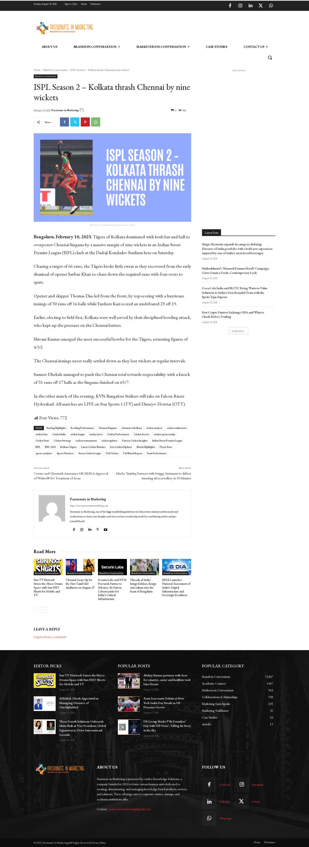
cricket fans (42, 434)
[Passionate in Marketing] (82, 110)
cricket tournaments (86, 440)
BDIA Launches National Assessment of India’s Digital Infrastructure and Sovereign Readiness (176, 587)
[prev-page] (36, 610)
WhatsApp (225, 818)
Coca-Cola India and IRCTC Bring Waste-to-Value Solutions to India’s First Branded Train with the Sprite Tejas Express (234, 292)
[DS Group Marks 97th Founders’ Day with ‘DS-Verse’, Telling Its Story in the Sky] (129, 727)
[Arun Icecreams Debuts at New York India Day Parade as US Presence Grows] (129, 704)
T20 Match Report (132, 453)
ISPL (38, 447)
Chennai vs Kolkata (131, 427)
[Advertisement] (177, 27)
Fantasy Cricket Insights (135, 440)
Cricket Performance (118, 434)
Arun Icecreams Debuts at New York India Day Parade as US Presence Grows (163, 702)
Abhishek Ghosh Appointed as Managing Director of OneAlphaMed (78, 702)
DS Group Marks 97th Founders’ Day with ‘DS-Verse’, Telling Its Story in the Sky (167, 725)
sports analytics (44, 453)
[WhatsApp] (270, 5)
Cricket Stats (42, 440)
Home (37, 70)
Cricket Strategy (62, 440)
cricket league (77, 434)
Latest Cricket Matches (93, 447)
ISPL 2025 (50, 447)
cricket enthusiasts (177, 427)
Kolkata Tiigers (68, 447)
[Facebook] (230, 5)
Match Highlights (146, 447)
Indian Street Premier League (167, 440)
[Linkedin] (250, 5)
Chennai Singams (108, 427)
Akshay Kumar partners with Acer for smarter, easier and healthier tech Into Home (166, 679)
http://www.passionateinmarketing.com (89, 505)
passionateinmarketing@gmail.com (130, 809)
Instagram (257, 785)
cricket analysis (154, 427)
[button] (269, 57)
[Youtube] (106, 528)
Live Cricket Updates (121, 447)
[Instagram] (240, 5)
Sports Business (65, 453)
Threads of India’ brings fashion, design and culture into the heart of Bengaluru (143, 585)
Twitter (255, 802)
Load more (237, 331)
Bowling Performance (82, 427)
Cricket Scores (141, 434)
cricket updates (110, 440)
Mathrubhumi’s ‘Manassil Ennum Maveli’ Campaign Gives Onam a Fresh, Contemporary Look (235, 270)
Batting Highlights (56, 427)
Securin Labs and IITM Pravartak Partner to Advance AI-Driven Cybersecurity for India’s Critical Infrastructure (112, 589)
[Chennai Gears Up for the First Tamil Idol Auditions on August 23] (80, 567)
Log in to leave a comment (50, 637)
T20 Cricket (112, 453)
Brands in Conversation (55, 70)
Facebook (224, 785)
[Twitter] (260, 5)
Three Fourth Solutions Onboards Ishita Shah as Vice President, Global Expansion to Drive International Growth (82, 728)
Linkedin (224, 802)
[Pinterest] (85, 121)
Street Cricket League (89, 453)
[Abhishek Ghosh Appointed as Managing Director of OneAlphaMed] (45, 703)
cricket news (95, 434)
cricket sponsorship (164, 434)
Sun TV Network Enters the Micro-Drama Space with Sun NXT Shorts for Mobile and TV (48, 587)
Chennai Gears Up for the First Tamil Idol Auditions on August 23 (80, 583)
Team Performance (157, 453)
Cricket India (59, 434)
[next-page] (44, 610)
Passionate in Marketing (65, 110)
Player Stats (166, 447)
